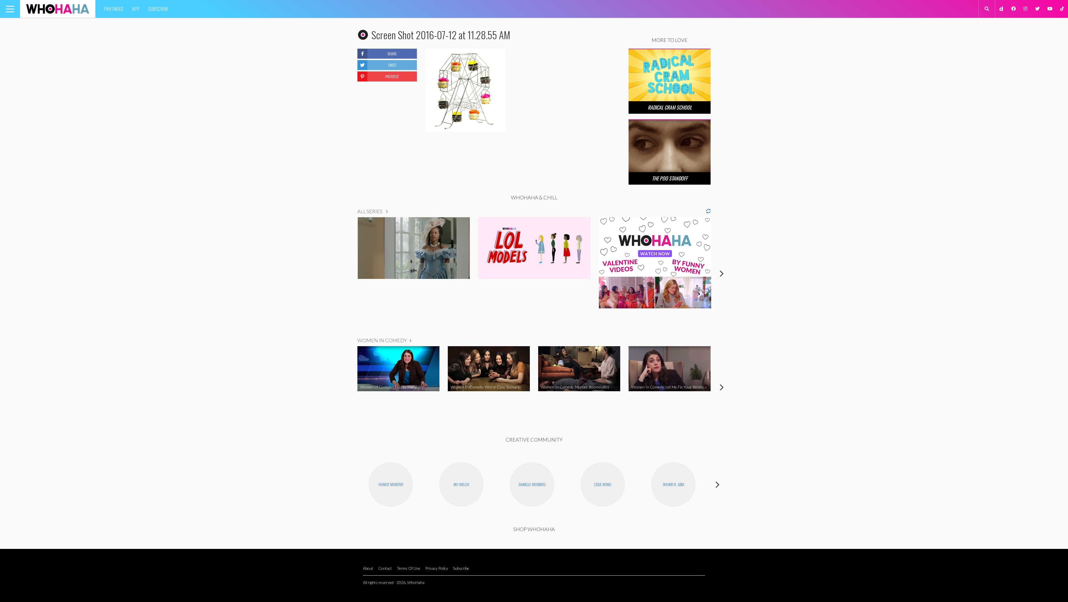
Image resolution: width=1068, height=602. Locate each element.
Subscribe (158, 9)
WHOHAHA (58, 9)
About (368, 568)
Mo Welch (461, 484)
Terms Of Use (408, 568)
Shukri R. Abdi (673, 484)
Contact (385, 568)
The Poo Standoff (670, 178)
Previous (346, 273)
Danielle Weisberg (532, 484)
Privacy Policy (436, 568)
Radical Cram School (670, 107)
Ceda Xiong (602, 484)
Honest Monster (391, 484)
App (136, 9)
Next (722, 273)
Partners (113, 9)
